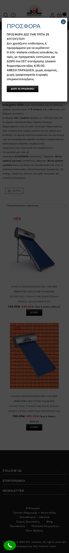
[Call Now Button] (10, 545)
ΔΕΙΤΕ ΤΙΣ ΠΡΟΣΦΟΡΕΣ (22, 88)
